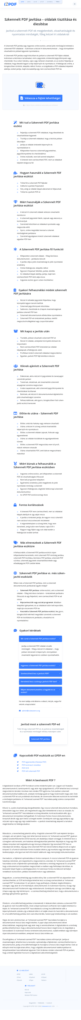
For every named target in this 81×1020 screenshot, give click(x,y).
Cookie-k (49, 1003)
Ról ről (27, 990)
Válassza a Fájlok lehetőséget (43, 98)
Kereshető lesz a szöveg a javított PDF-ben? (40, 681)
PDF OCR (25, 768)
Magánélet (32, 1003)
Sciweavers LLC (46, 1006)
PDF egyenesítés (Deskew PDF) (34, 762)
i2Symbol (32, 977)
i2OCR (35, 2)
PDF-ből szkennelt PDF (31, 771)
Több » (58, 2)
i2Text (19, 977)
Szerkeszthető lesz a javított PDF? (40, 673)
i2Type (31, 980)
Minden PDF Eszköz (31, 995)
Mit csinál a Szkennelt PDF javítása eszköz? (40, 639)
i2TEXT (42, 2)
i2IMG (29, 2)
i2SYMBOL (50, 2)
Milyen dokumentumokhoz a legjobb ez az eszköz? (40, 691)
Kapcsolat (28, 992)
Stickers (43, 980)
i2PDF (22, 2)
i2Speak (19, 980)
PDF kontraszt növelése (31, 765)
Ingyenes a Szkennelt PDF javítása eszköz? (40, 665)
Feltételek (41, 1003)
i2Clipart (43, 977)
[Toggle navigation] (74, 4)
